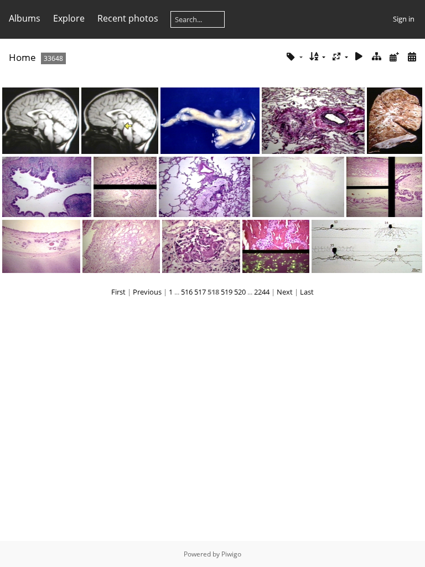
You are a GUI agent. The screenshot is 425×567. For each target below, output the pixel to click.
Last (307, 292)
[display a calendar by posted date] (394, 57)
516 (187, 292)
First (118, 292)
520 (240, 292)
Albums (24, 18)
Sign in (403, 19)
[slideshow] (359, 57)
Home (22, 57)
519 (226, 292)
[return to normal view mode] (376, 57)
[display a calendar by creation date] (411, 57)
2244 (261, 292)
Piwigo (231, 554)
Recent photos (127, 18)
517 (200, 292)
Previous (147, 292)
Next (285, 292)
